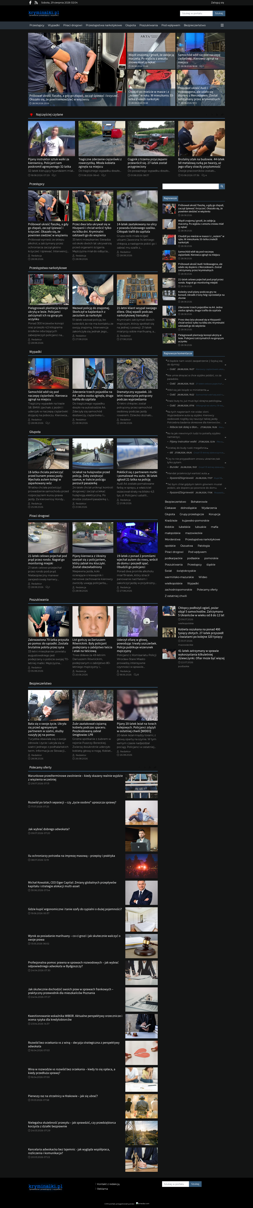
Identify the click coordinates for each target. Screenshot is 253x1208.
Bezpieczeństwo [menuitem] (195, 25)
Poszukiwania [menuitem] (148, 25)
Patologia (204, 545)
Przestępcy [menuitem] (37, 25)
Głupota (170, 514)
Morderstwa (172, 539)
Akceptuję (241, 1202)
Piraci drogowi (174, 552)
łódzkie (169, 526)
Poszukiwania (174, 564)
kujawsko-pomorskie (195, 520)
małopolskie (173, 533)
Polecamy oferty (207, 589)
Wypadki (193, 583)
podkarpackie (174, 558)
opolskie (170, 545)
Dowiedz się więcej (219, 1203)
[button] (222, 25)
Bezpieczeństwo (175, 501)
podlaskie (193, 558)
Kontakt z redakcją (108, 1184)
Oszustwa (186, 545)
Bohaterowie (199, 501)
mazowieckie (193, 533)
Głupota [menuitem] (130, 25)
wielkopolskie (174, 583)
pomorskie (211, 558)
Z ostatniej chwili (176, 596)
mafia (214, 526)
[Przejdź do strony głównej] (51, 13)
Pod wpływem (197, 552)
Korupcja (214, 514)
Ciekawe (170, 508)
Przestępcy (194, 564)
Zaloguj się (217, 2)
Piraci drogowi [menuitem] (72, 25)
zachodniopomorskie (178, 589)
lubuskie (200, 526)
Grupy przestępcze (192, 514)
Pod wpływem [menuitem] (170, 25)
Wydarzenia (209, 508)
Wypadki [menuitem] (54, 25)
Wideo (203, 577)
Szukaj (219, 13)
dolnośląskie (189, 508)
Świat (168, 570)
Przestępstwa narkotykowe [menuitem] (104, 25)
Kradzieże (171, 520)
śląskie (210, 564)
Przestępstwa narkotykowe (202, 539)
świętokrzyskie (186, 570)
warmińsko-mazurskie (179, 577)
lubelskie (184, 526)
